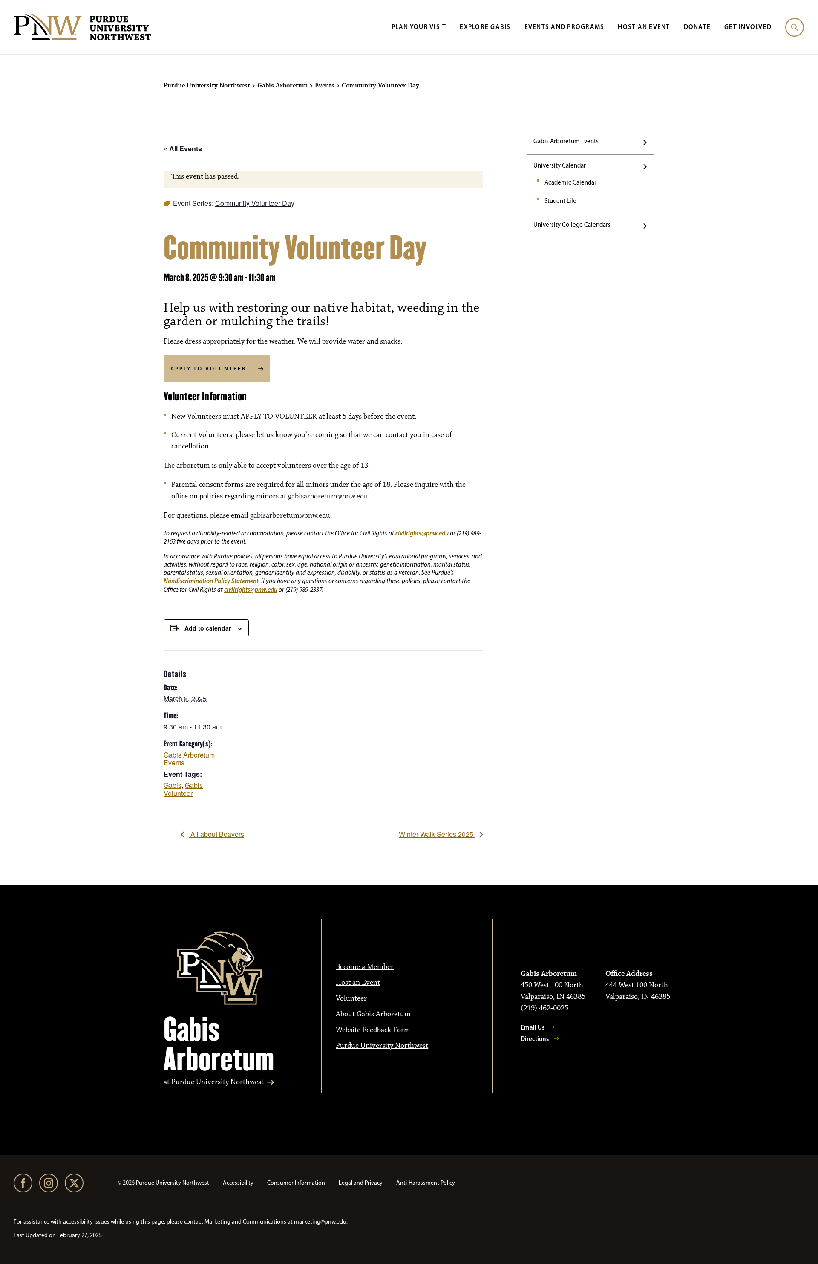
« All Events (183, 148)
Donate (697, 27)
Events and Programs (564, 27)
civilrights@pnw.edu (422, 533)
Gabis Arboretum (282, 86)
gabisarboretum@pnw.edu (328, 496)
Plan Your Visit (419, 27)
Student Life (560, 201)
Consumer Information (296, 1182)
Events (324, 86)
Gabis (172, 785)
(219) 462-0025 (544, 1008)
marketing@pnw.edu (320, 1221)
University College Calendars (572, 225)
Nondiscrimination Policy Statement (211, 581)
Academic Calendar (570, 182)
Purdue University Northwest (207, 86)
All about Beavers (216, 834)
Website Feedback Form (373, 1030)
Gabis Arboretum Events (566, 141)
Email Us (532, 1027)
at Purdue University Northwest (214, 1082)
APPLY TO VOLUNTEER (208, 368)
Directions (535, 1039)
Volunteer (351, 998)
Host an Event (644, 27)
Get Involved (748, 27)
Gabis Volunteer (183, 789)
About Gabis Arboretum (373, 1014)
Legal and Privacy (361, 1182)
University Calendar (559, 165)
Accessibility (238, 1182)
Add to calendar (207, 628)
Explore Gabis (485, 27)
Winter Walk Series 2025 (437, 834)
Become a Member (365, 967)
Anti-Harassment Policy (425, 1182)
